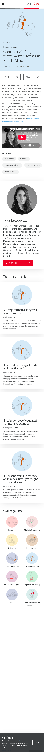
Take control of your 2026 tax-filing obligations (20, 422)
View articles (11, 263)
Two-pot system (33, 165)
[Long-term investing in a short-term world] (22, 295)
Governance (9, 159)
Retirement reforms (12, 165)
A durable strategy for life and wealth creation (20, 367)
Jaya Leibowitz (9, 66)
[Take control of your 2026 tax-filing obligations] (22, 406)
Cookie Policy (18, 741)
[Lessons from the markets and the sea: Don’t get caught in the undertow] (22, 461)
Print (7, 77)
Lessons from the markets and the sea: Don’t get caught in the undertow (20, 479)
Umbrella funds (10, 172)
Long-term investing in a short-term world (20, 311)
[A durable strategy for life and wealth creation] (22, 350)
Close (37, 743)
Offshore (23, 159)
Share (28, 77)
